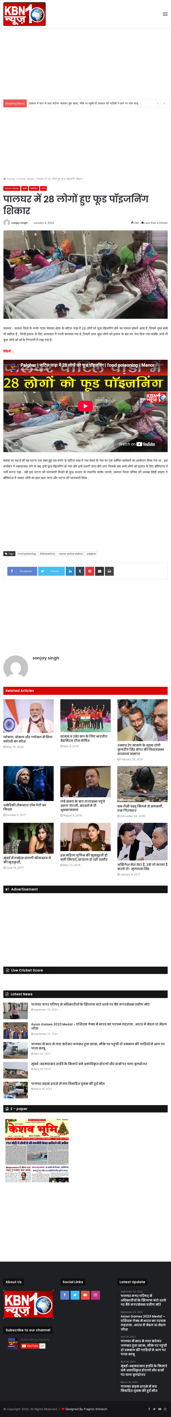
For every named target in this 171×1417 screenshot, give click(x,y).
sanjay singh (19, 222)
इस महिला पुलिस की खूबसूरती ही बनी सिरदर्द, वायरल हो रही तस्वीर (84, 857)
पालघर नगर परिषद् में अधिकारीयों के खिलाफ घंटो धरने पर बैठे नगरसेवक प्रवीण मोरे (90, 1004)
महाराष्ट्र (34, 188)
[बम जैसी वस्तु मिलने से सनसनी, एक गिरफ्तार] (142, 784)
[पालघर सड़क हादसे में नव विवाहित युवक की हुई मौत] (15, 1090)
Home (10, 179)
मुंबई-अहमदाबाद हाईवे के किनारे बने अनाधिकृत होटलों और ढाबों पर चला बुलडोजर (70, 103)
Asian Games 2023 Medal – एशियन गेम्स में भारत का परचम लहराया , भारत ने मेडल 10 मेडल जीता (99, 1026)
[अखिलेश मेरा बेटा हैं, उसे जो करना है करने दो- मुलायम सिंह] (142, 841)
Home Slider (26, 179)
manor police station (71, 553)
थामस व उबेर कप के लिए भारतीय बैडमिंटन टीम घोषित (83, 738)
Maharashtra (47, 553)
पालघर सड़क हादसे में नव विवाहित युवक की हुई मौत (68, 1084)
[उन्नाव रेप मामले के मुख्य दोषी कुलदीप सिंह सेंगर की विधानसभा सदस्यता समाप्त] (142, 720)
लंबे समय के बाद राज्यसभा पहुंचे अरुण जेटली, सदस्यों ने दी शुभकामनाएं (82, 805)
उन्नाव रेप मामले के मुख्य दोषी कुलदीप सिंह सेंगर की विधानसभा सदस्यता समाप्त (140, 749)
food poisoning (27, 553)
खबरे (24, 188)
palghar (91, 553)
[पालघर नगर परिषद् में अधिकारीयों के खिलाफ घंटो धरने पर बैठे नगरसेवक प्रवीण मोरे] (15, 1010)
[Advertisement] (85, 64)
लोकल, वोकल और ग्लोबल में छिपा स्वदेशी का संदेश (28, 739)
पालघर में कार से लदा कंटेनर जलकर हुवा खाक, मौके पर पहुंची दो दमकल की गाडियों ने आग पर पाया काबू (98, 1046)
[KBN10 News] (24, 14)
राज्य (43, 188)
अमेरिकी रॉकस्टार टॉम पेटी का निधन (24, 807)
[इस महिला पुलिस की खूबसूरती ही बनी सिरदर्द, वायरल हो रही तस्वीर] (85, 837)
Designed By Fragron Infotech (86, 1409)
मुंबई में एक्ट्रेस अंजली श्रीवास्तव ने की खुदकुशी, (27, 860)
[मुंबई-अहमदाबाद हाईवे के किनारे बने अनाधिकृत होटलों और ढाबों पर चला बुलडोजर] (15, 1070)
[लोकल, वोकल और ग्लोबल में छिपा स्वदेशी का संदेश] (28, 716)
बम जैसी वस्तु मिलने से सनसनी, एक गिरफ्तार (140, 808)
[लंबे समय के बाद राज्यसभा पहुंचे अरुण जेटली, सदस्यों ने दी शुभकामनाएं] (85, 781)
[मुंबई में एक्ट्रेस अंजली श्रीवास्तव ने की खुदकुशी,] (28, 838)
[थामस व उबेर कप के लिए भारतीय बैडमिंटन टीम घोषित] (85, 715)
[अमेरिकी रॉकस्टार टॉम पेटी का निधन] (28, 783)
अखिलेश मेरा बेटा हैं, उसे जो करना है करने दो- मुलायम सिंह (142, 866)
